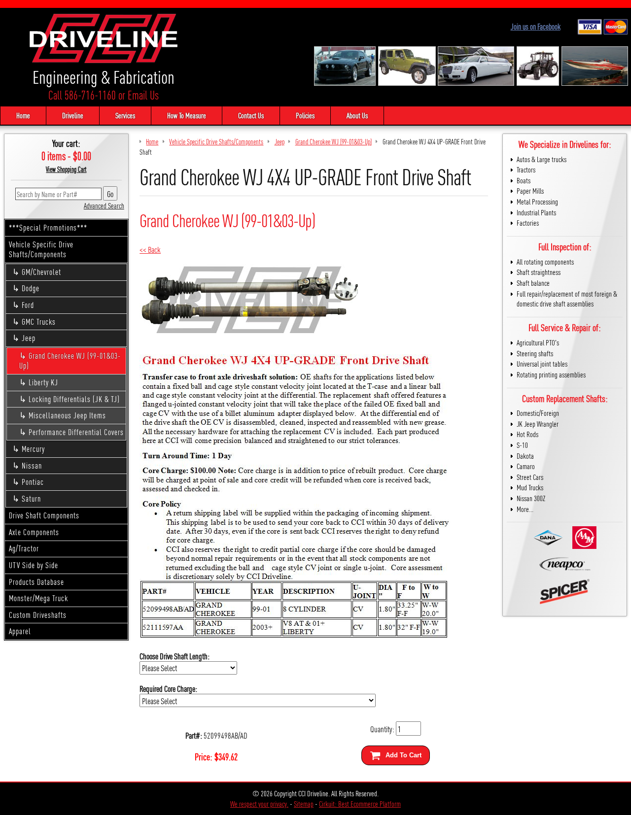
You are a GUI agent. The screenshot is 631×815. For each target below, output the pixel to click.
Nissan (32, 465)
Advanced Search (104, 205)
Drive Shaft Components (44, 515)
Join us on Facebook (536, 26)
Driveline (72, 115)
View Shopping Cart (66, 169)
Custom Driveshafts (38, 615)
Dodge (30, 288)
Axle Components (34, 532)
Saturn (31, 498)
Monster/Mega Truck (38, 598)
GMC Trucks (39, 321)
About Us (357, 115)
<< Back (150, 249)
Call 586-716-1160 (82, 94)
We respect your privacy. (259, 803)
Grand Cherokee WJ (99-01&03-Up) (70, 360)
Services (125, 115)
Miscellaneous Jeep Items (67, 415)
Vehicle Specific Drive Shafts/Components (41, 249)
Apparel (20, 631)
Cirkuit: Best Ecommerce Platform (360, 803)
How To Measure (186, 115)
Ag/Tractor (24, 548)
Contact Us (251, 115)
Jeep (28, 338)
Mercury (33, 448)
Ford (28, 305)
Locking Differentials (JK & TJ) (74, 399)
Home (23, 115)
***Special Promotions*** (48, 227)
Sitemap (304, 803)
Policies (305, 115)
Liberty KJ (43, 382)
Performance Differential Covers (76, 432)
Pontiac (33, 481)
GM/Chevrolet (41, 272)
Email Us (143, 94)
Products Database (36, 582)
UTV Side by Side (33, 565)
